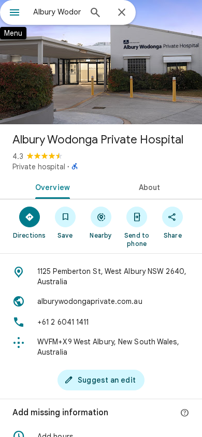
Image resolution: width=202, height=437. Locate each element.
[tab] (50, 186)
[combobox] (57, 12)
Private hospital (38, 166)
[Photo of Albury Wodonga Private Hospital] (101, 62)
